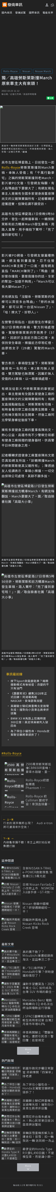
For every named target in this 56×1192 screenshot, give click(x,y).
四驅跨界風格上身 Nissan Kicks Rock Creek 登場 (36, 923)
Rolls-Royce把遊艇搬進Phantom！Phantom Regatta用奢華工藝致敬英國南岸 (38, 784)
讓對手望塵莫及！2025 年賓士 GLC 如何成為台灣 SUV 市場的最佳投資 (38, 988)
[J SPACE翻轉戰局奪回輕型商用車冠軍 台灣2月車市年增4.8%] (11, 1020)
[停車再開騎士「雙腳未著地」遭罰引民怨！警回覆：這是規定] (11, 1036)
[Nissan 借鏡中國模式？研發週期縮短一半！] (11, 908)
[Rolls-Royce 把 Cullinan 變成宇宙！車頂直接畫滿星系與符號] (14, 800)
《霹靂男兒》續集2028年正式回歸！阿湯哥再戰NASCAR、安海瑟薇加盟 (29, 697)
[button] (52, 4)
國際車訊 (34, 12)
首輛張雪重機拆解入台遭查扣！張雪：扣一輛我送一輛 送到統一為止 (38, 1137)
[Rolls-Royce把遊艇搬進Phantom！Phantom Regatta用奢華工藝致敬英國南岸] (14, 784)
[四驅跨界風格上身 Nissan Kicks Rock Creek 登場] (11, 924)
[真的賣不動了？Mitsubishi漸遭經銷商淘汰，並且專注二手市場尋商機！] (11, 956)
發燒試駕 (20, 12)
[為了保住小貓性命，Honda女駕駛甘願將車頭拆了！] (11, 1089)
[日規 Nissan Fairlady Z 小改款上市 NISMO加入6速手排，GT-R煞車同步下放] (11, 889)
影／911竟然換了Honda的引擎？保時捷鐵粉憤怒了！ (38, 971)
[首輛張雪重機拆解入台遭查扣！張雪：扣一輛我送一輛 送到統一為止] (11, 1137)
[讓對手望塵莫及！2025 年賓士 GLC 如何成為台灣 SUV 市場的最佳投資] (11, 988)
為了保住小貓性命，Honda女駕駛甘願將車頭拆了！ (30, 733)
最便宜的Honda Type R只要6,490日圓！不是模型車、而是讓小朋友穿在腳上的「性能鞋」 (38, 1153)
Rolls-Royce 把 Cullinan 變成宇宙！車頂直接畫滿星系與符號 (38, 800)
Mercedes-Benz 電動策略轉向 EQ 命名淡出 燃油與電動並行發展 (38, 1004)
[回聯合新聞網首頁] (4, 4)
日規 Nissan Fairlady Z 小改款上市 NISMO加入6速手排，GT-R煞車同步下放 (38, 888)
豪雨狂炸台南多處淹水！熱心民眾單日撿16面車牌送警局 (38, 1120)
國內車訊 (7, 12)
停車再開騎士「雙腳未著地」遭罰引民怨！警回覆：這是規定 (38, 1036)
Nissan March (43, 71)
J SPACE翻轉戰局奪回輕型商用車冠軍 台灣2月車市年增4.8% (38, 1020)
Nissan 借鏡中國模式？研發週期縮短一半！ (37, 907)
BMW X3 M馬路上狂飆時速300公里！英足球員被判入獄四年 (29, 722)
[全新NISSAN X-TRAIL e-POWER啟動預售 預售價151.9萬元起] (11, 872)
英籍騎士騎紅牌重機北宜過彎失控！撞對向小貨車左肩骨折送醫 (30, 709)
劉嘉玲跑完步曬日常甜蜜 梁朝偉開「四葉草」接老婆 (38, 1072)
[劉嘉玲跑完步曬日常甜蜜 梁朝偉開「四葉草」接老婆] (11, 1072)
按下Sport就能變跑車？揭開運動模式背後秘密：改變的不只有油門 (30, 684)
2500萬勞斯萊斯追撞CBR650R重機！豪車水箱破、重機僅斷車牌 (38, 768)
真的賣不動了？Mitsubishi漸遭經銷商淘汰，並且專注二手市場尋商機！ (38, 955)
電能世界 (48, 12)
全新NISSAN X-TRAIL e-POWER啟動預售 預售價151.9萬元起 (38, 872)
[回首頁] (15, 4)
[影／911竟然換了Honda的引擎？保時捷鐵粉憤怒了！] (11, 972)
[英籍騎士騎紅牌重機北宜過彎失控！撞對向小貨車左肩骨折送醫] (11, 1105)
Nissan (26, 71)
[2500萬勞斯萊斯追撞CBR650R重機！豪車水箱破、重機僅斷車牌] (14, 768)
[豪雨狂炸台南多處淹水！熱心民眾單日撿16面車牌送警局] (11, 1121)
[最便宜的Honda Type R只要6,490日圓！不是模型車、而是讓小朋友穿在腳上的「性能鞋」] (11, 1153)
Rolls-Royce (10, 71)
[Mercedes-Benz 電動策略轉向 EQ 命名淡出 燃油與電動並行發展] (11, 1004)
